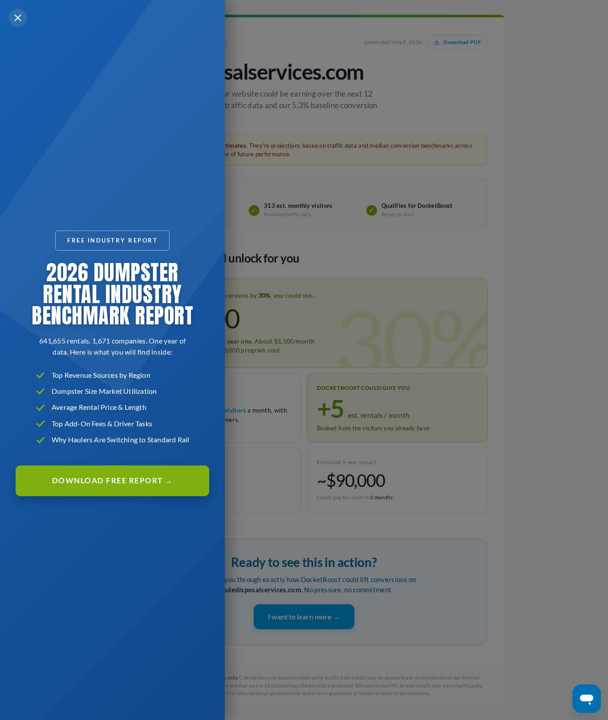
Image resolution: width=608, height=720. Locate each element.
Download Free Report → (112, 480)
